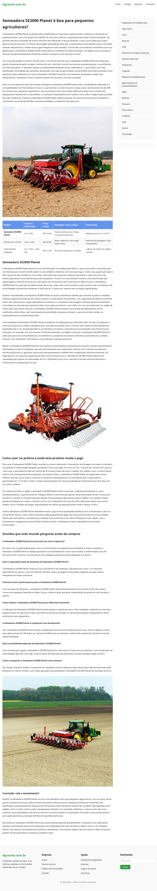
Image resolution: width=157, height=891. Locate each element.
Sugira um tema (88, 868)
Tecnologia (127, 134)
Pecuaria (126, 104)
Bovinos (125, 41)
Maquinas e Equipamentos (133, 77)
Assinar (125, 867)
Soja (124, 122)
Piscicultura (127, 110)
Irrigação (126, 71)
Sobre (44, 860)
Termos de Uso (49, 864)
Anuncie (84, 864)
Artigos (127, 4)
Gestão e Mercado (130, 59)
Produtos (150, 4)
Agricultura (127, 29)
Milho (124, 92)
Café (124, 47)
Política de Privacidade (52, 868)
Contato (45, 873)
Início (118, 4)
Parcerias (85, 873)
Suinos (125, 128)
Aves (124, 35)
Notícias (138, 4)
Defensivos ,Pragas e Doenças (135, 53)
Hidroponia (127, 65)
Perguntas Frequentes (91, 860)
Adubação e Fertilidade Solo (134, 23)
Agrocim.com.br (14, 4)
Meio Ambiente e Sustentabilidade (129, 84)
